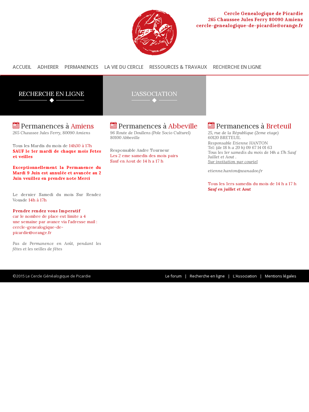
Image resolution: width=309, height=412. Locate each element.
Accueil (22, 67)
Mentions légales (280, 276)
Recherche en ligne (237, 67)
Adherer (48, 67)
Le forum (173, 276)
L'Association (245, 276)
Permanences (81, 67)
